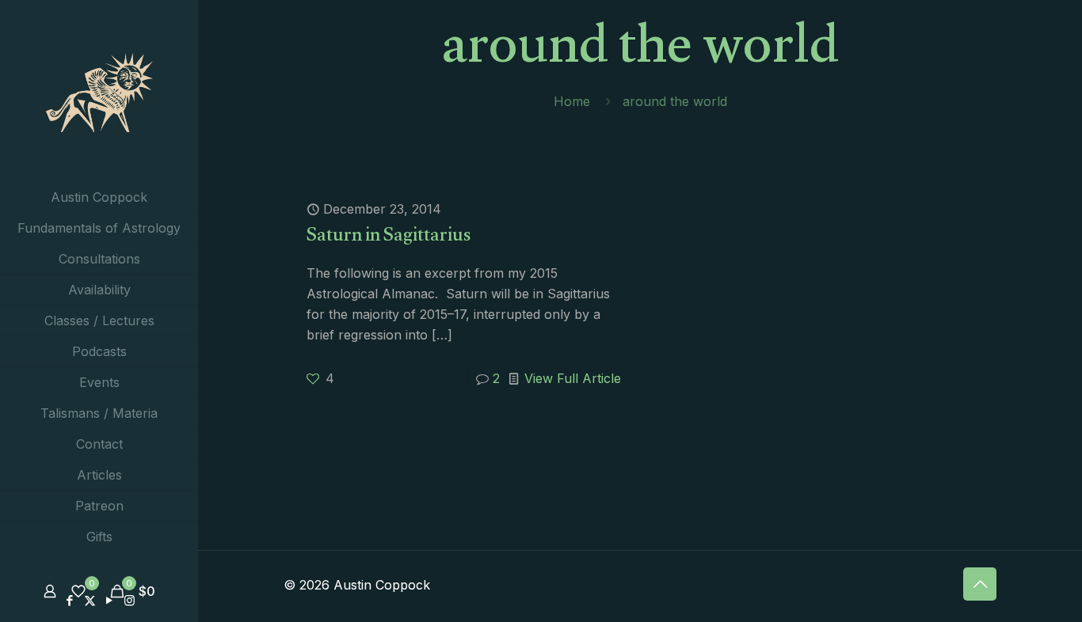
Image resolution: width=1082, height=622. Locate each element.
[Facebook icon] (70, 600)
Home (572, 101)
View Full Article (572, 378)
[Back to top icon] (979, 584)
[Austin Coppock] (99, 91)
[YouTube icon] (110, 600)
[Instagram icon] (129, 600)
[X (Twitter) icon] (90, 600)
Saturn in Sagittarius (389, 238)
